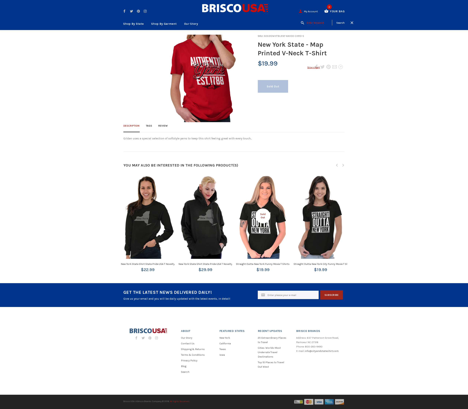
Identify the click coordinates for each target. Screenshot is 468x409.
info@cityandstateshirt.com (322, 351)
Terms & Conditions (193, 354)
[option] (147, 220)
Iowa (222, 354)
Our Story (191, 23)
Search (185, 371)
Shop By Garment (164, 23)
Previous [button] (336, 165)
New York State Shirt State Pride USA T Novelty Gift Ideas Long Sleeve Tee (163, 264)
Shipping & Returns (193, 349)
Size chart (313, 67)
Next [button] (343, 165)
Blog (183, 366)
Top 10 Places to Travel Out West (271, 364)
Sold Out (273, 86)
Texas (222, 349)
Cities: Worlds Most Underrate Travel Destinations (269, 352)
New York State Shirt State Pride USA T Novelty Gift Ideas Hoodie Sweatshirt (222, 264)
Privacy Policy (189, 360)
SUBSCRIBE (331, 295)
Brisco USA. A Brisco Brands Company (142, 401)
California (225, 343)
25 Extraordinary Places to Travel (272, 340)
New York (224, 337)
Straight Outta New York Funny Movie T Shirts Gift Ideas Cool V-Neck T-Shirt (280, 264)
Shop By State (133, 23)
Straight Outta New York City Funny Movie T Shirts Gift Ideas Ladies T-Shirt (337, 264)
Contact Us (188, 343)
